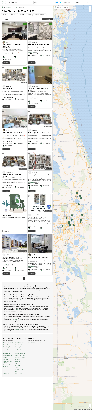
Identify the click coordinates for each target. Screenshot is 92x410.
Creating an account (18, 290)
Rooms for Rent (31, 342)
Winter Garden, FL (19, 372)
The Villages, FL (19, 369)
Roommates (30, 344)
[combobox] (19, 2)
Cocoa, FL (5, 351)
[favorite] (3, 23)
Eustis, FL (5, 367)
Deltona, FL (6, 359)
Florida (15, 7)
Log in (86, 2)
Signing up (17, 309)
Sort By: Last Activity (40, 14)
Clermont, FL (6, 349)
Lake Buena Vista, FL (20, 342)
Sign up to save (18, 329)
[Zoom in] (90, 7)
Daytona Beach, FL (7, 355)
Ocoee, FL (17, 359)
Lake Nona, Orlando (20, 344)
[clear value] (32, 2)
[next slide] (24, 31)
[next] (35, 2)
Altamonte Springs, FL (8, 342)
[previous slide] (4, 31)
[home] (3, 7)
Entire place (13, 14)
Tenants (42, 342)
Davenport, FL (6, 353)
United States (9, 7)
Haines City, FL (6, 371)
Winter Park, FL (19, 374)
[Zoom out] (90, 9)
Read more (7, 231)
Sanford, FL (18, 363)
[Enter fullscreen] (90, 405)
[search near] (6, 2)
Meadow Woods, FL (20, 353)
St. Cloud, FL (18, 365)
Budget (22, 14)
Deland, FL (5, 357)
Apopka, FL (5, 344)
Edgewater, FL (6, 364)
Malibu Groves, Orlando (20, 351)
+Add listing (47, 19)
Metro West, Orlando (20, 355)
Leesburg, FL (18, 347)
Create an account (24, 299)
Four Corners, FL (7, 369)
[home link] (3, 2)
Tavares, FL (18, 367)
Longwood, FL (18, 349)
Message (6, 62)
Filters (29, 14)
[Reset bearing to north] (90, 11)
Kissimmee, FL (6, 373)
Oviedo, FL (17, 361)
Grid (5, 14)
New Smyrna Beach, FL (20, 357)
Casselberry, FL (7, 347)
